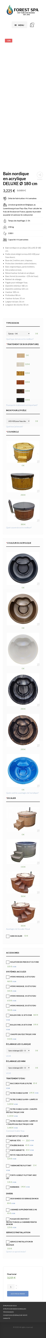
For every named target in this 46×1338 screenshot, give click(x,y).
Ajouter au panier (18, 1294)
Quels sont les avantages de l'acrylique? (22, 793)
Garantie (6, 1318)
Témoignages (8, 1312)
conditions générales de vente (15, 1315)
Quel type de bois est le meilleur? (19, 339)
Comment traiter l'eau (15, 1131)
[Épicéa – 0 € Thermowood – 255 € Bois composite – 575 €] (20, 333)
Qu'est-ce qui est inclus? (16, 1251)
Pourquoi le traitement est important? (22, 405)
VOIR (14, 967)
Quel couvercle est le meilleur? (19, 527)
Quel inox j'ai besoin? (14, 426)
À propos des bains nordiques (14, 1309)
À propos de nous (10, 1306)
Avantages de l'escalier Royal (18, 929)
